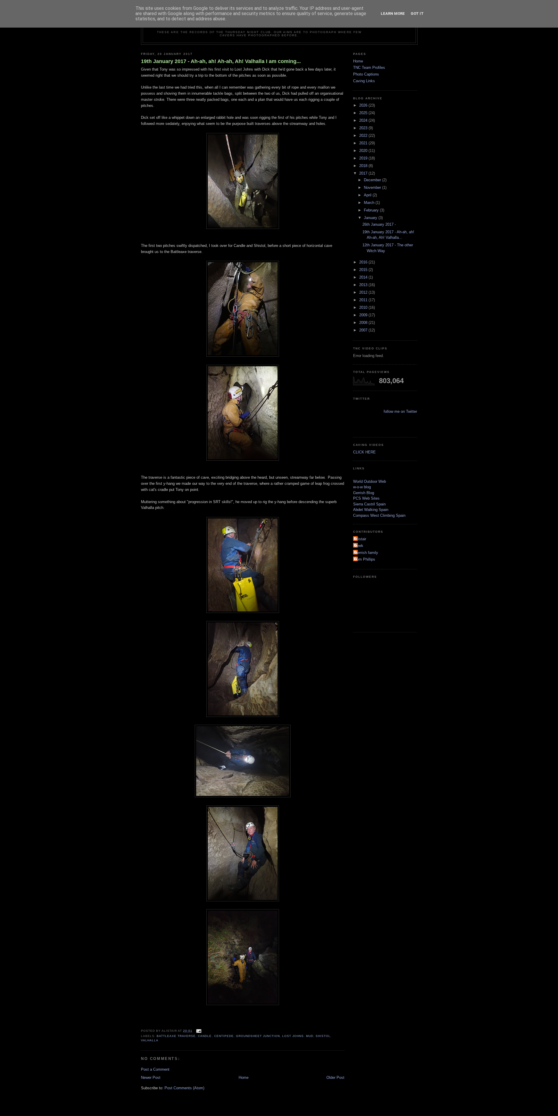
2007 (364, 330)
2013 (364, 285)
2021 (364, 143)
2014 (364, 277)
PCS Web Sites (366, 498)
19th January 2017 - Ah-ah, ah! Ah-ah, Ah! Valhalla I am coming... (221, 61)
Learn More (393, 13)
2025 (364, 113)
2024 (364, 120)
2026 (364, 105)
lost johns (293, 1036)
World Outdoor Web (369, 481)
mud (309, 1036)
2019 (364, 158)
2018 (364, 166)
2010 (364, 307)
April (368, 195)
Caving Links (364, 81)
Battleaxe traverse (176, 1036)
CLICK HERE (364, 452)
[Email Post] (198, 1030)
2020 (364, 150)
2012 (364, 292)
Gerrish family (366, 552)
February (372, 210)
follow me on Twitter (400, 411)
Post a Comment (155, 1069)
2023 (364, 128)
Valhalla (149, 1040)
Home (243, 1077)
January (371, 218)
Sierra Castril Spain (369, 504)
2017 (364, 173)
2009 (364, 315)
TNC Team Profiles (369, 67)
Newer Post (150, 1077)
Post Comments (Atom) (184, 1088)
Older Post (335, 1077)
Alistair (360, 539)
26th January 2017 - (379, 224)
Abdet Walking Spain (370, 509)
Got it (417, 13)
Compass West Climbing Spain (379, 515)
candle (205, 1036)
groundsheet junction (258, 1036)
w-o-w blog (362, 487)
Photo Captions (366, 74)
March (369, 202)
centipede (224, 1036)
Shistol (323, 1036)
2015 (364, 270)
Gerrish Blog (363, 493)
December (373, 180)
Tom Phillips (365, 559)
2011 (364, 300)
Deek (359, 545)
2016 (364, 262)
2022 (364, 135)
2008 (364, 322)
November (373, 187)
